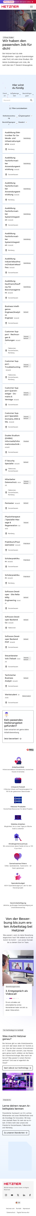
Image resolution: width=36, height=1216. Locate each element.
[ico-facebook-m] (30, 1195)
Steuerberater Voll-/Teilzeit (12, 658)
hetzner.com (10, 1208)
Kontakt (18, 1208)
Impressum (26, 1208)
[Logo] (18, 1184)
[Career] (10, 7)
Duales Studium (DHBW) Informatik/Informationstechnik (13, 441)
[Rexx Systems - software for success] (30, 750)
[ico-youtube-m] (12, 1195)
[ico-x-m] (18, 1195)
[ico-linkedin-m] (24, 1195)
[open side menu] (31, 7)
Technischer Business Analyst (11, 678)
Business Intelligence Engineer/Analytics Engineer (12, 312)
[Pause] (30, 979)
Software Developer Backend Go (12, 620)
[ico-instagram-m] (6, 1195)
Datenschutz (11, 1212)
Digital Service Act (23, 1212)
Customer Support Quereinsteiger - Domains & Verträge (12, 394)
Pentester (12, 503)
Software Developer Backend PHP (12, 639)
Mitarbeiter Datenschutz (13, 482)
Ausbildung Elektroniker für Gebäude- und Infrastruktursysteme (12, 138)
